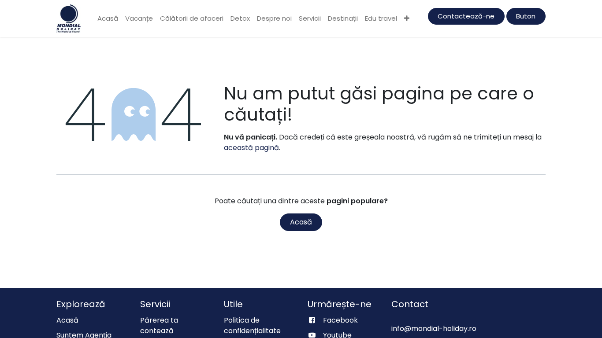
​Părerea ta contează (159, 325)
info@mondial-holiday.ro (433, 328)
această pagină (251, 148)
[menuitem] (108, 18)
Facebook (340, 320)
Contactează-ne (466, 16)
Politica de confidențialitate (252, 325)
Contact (409, 304)
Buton (525, 16)
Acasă (301, 222)
